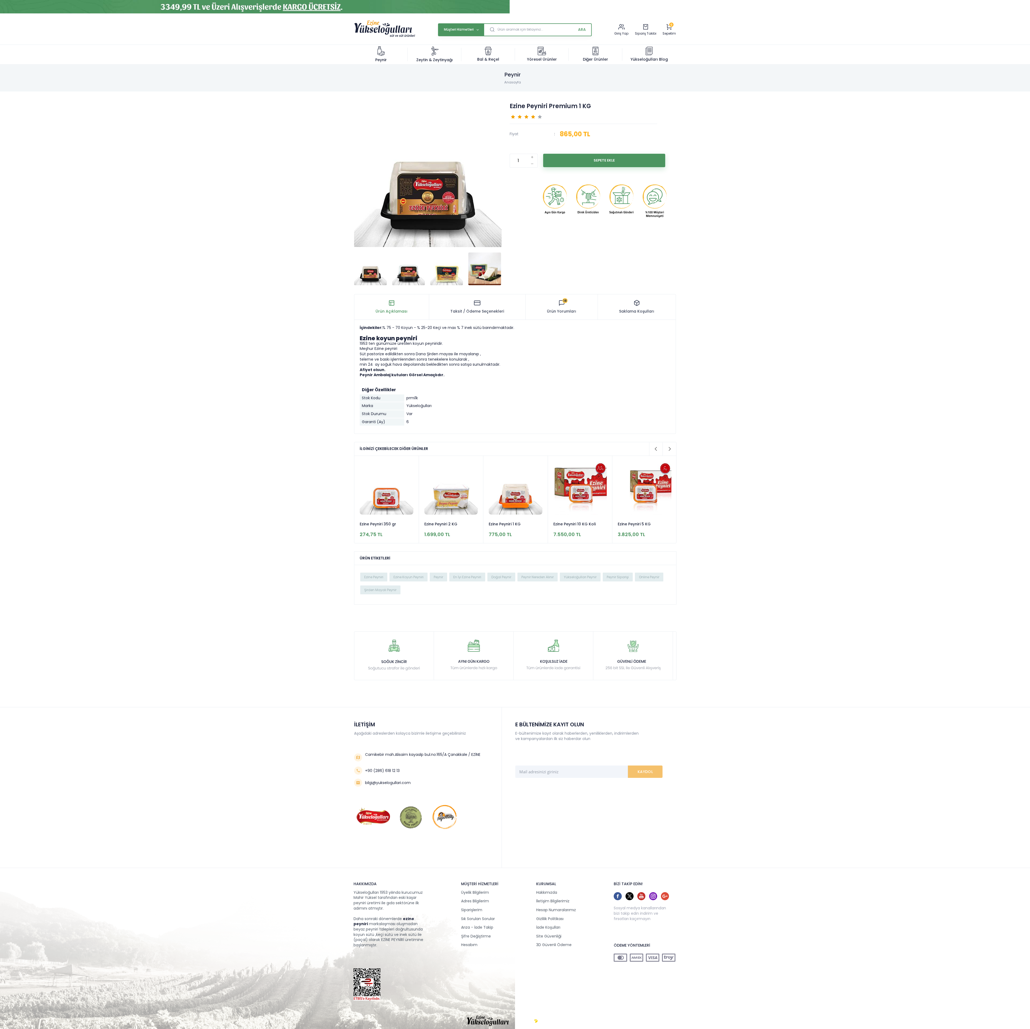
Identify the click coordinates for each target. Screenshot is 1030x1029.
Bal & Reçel (488, 59)
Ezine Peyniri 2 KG (440, 524)
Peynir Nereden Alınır (537, 577)
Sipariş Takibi (645, 33)
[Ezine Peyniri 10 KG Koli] (580, 488)
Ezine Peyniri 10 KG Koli (574, 524)
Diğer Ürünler (595, 59)
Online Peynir (649, 577)
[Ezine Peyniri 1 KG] (515, 488)
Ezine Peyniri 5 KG (634, 524)
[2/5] (516, 116)
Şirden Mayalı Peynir (380, 590)
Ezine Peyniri (373, 577)
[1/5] (513, 116)
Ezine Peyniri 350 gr (378, 524)
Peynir (381, 60)
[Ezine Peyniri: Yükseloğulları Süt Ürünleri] (384, 36)
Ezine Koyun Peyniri (408, 577)
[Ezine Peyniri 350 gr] (386, 488)
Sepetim (669, 33)
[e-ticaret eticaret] (536, 1021)
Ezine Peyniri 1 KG (505, 524)
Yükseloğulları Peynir (580, 577)
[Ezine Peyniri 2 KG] (451, 488)
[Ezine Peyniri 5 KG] (644, 488)
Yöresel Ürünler (542, 59)
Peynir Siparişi (618, 577)
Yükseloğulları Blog (649, 59)
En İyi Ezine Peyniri (467, 577)
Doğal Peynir (501, 577)
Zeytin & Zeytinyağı (434, 60)
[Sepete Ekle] (604, 160)
